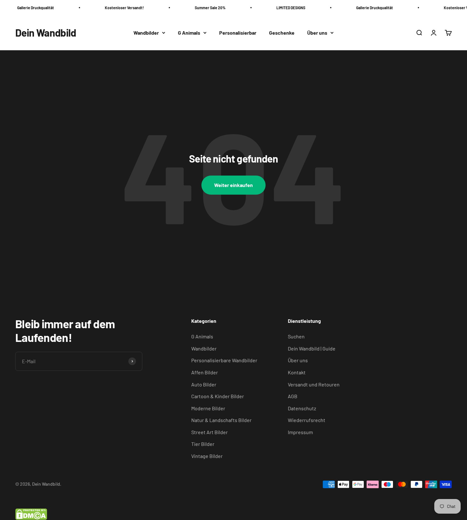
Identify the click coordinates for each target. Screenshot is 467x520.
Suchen (296, 336)
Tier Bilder (202, 444)
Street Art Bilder (209, 432)
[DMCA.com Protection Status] (233, 514)
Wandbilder (146, 33)
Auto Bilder (203, 384)
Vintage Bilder (207, 456)
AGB (292, 396)
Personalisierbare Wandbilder (224, 360)
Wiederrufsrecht (306, 420)
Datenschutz (302, 408)
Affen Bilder (204, 372)
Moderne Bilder (208, 408)
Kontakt (297, 372)
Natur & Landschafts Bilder (221, 420)
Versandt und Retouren (314, 384)
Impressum (300, 432)
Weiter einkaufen (233, 185)
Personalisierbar (237, 33)
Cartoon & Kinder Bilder (217, 396)
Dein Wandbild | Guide (311, 348)
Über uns (317, 33)
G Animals (189, 33)
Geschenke (281, 33)
